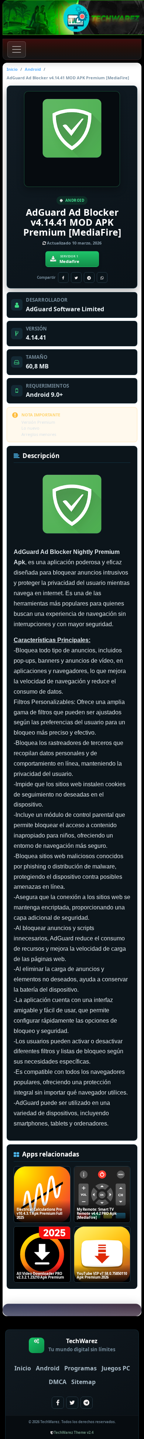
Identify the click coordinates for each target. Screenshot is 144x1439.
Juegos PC (116, 1368)
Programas (80, 1368)
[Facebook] (63, 277)
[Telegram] (89, 277)
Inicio (12, 69)
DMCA (57, 1382)
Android (33, 69)
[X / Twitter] (76, 277)
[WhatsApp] (102, 277)
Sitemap (83, 1382)
